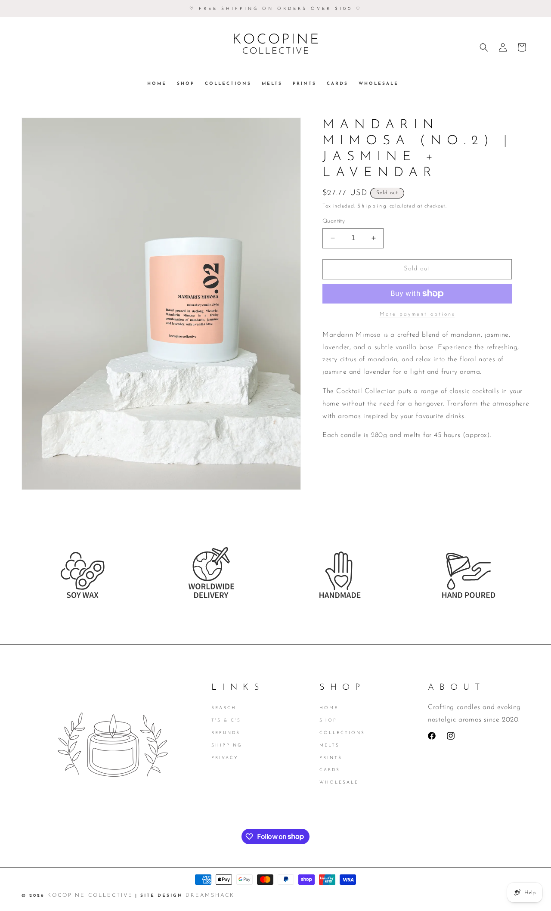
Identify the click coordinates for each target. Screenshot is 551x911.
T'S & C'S (226, 720)
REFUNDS (225, 733)
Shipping (372, 206)
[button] (483, 47)
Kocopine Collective (90, 895)
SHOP (328, 720)
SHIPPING (226, 745)
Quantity (333, 221)
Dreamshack (210, 895)
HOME (328, 708)
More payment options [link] (417, 314)
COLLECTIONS (342, 733)
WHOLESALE (339, 782)
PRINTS (330, 757)
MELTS (329, 745)
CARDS (329, 770)
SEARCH (223, 708)
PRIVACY (224, 757)
